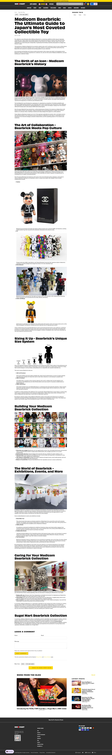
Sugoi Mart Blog (21, 12)
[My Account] (88, 4)
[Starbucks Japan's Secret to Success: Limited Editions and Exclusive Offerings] (76, 690)
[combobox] (69, 4)
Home (16, 12)
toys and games (24, 14)
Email (42, 635)
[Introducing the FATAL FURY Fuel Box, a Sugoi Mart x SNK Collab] (42, 692)
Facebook (89, 752)
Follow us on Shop (40, 744)
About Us (38, 732)
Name (16, 635)
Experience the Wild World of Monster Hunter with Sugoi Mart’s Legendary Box (88, 699)
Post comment (21, 653)
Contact (38, 742)
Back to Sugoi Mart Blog (41, 667)
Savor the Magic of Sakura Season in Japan (88, 682)
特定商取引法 (39, 746)
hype (16, 14)
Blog (38, 740)
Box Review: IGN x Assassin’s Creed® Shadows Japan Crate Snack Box (87, 707)
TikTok (94, 752)
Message (17, 641)
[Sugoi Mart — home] (20, 4)
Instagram (79, 752)
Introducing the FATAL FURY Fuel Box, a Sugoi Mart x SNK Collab (41, 709)
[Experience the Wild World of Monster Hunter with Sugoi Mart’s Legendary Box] (76, 698)
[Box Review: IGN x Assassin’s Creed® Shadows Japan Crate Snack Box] (76, 706)
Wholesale (39, 738)
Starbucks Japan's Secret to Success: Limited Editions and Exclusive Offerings (88, 691)
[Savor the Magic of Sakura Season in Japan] (76, 683)
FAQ (38, 730)
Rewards (38, 736)
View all (93, 674)
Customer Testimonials (41, 734)
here (67, 0)
